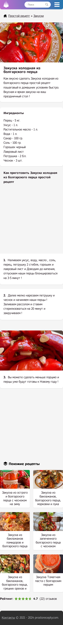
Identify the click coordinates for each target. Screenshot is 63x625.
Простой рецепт (19, 16)
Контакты (8, 617)
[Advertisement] (31, 222)
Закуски (38, 16)
